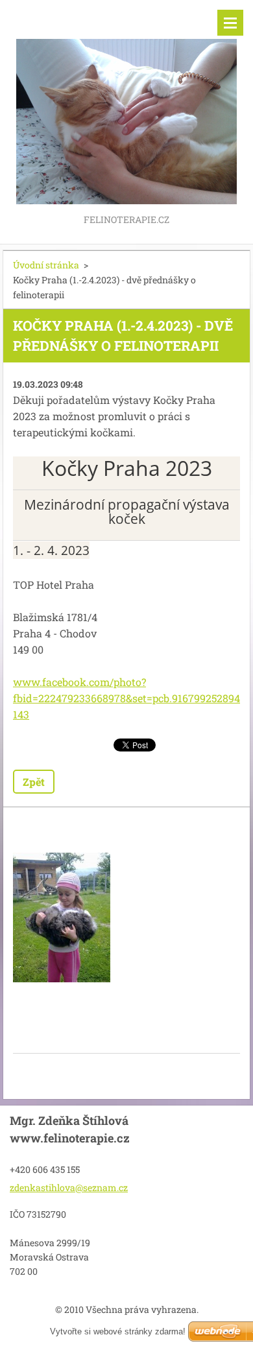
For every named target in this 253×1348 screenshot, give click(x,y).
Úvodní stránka (46, 265)
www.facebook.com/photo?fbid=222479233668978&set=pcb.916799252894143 (126, 698)
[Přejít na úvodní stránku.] (126, 105)
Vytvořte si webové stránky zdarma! (118, 1331)
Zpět (34, 781)
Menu (230, 23)
